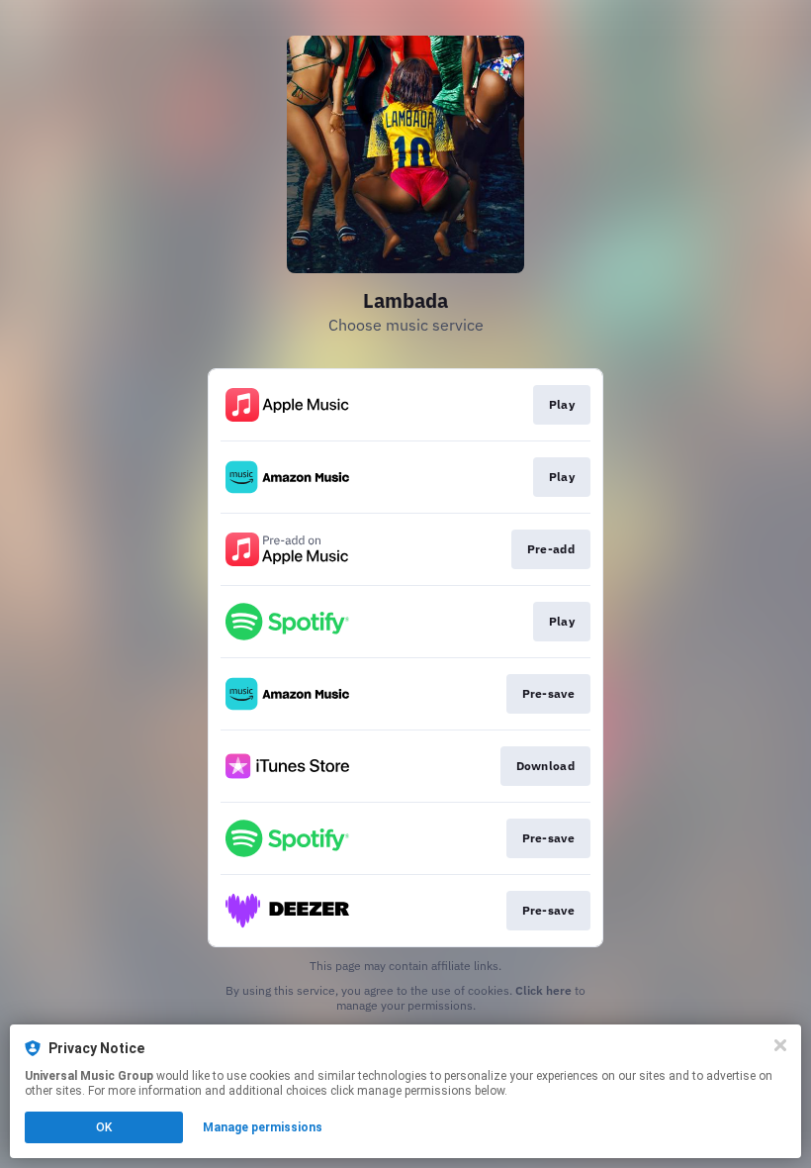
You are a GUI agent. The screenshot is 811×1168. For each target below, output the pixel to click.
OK (104, 1127)
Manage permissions (262, 1127)
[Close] (780, 1045)
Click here (543, 990)
